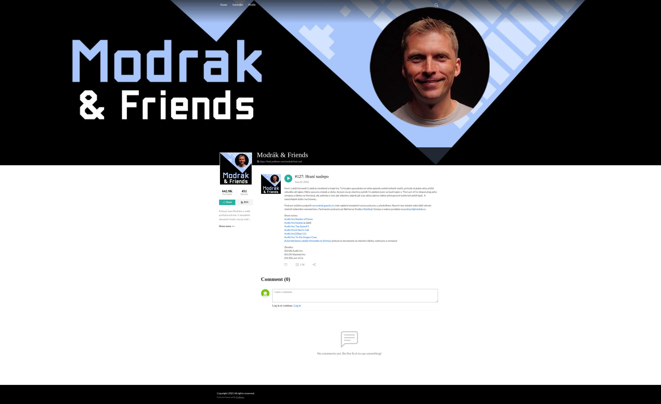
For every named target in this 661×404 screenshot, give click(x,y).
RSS (246, 202)
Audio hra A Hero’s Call (296, 229)
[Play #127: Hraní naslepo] (288, 178)
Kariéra (368, 209)
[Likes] (286, 264)
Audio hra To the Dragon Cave (300, 237)
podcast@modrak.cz (415, 209)
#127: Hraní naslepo (312, 176)
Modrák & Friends (282, 155)
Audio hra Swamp (293, 222)
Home (223, 4)
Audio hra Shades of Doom (298, 219)
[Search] (436, 4)
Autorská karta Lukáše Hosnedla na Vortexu (307, 240)
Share (229, 202)
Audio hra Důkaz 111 (295, 233)
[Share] (314, 264)
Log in (297, 305)
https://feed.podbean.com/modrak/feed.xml (281, 161)
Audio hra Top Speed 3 (296, 226)
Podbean (240, 397)
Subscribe (237, 4)
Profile (252, 4)
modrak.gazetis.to (324, 205)
